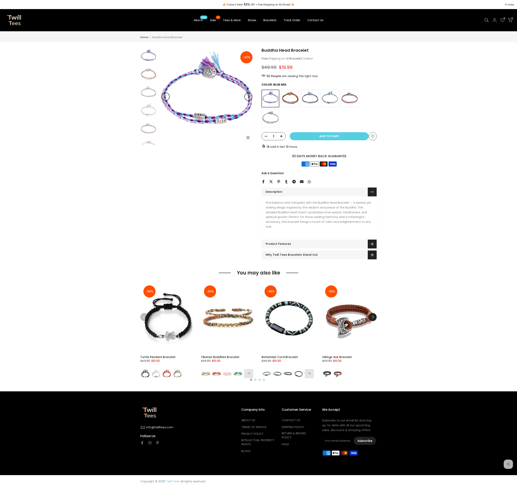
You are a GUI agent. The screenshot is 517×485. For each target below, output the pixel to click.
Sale (214, 20)
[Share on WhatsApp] (309, 181)
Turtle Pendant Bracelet (157, 357)
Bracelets (269, 20)
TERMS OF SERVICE (253, 427)
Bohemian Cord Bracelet (280, 357)
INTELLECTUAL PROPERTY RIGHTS (257, 442)
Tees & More (232, 20)
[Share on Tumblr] (286, 181)
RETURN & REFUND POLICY (294, 436)
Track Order (292, 20)
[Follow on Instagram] (150, 442)
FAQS (285, 444)
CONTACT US (291, 420)
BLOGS (245, 451)
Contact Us (315, 20)
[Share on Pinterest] (279, 181)
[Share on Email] (302, 181)
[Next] (248, 97)
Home (144, 37)
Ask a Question (273, 173)
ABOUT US (248, 420)
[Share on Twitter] (271, 181)
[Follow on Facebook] (142, 442)
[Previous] (166, 97)
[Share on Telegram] (294, 181)
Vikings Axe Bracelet (337, 357)
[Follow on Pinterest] (157, 442)
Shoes (252, 20)
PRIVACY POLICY (252, 434)
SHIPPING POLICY (293, 427)
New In (200, 20)
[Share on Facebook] (263, 181)
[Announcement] (258, 4)
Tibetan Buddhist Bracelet (220, 357)
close (8, 4)
